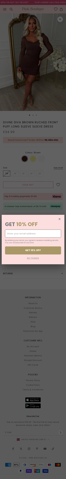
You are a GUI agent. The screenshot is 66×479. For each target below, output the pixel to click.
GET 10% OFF (33, 250)
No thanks (33, 258)
